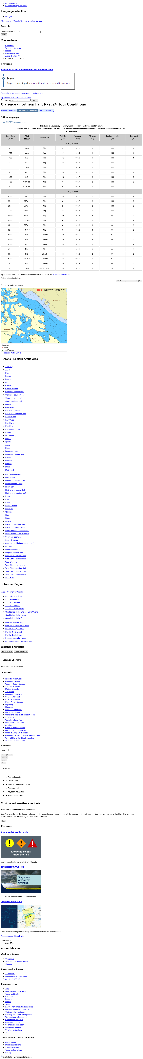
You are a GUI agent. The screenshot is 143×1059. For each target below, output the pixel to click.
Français (8, 16)
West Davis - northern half (15, 571)
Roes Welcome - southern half (17, 533)
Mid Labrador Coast (13, 474)
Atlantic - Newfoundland (14, 608)
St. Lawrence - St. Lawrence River (18, 641)
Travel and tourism (12, 994)
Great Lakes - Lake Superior (16, 618)
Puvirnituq (9, 508)
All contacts (10, 973)
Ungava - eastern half (13, 549)
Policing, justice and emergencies (18, 1014)
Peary (7, 496)
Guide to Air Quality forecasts (16, 732)
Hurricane (9, 707)
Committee (9, 404)
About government (12, 979)
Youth (7, 1032)
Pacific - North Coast (13, 632)
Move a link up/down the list (19, 784)
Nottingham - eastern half (15, 490)
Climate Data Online (61, 274)
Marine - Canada (12, 689)
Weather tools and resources (16, 961)
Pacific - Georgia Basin (14, 628)
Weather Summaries (13, 709)
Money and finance (12, 1022)
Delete (4, 760)
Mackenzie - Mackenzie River (17, 625)
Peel (7, 499)
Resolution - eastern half (15, 524)
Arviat (7, 369)
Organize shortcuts (21, 651)
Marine (8, 50)
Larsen (8, 457)
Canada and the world (14, 1019)
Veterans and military (13, 1030)
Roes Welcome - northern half (17, 530)
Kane (7, 448)
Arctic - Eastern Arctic (13, 56)
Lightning (9, 704)
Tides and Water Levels (11, 352)
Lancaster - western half (14, 454)
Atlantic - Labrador (12, 602)
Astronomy (9, 717)
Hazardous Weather (13, 712)
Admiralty (9, 366)
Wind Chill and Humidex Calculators (19, 738)
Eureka (8, 432)
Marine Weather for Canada (12, 592)
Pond (7, 502)
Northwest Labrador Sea (15, 480)
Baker (7, 373)
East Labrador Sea (12, 429)
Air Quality (9, 691)
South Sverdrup (11, 540)
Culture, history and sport (15, 1012)
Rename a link (13, 788)
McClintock (9, 470)
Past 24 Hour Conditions (27, 110)
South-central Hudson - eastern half (19, 543)
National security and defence (17, 1009)
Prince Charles (11, 505)
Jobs (7, 988)
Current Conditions (8, 110)
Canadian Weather (12, 681)
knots (26, 138)
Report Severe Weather (14, 678)
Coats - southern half (13, 401)
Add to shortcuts (7, 651)
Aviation (8, 725)
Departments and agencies (16, 976)
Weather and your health (15, 740)
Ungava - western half (14, 552)
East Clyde (9, 420)
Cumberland (10, 407)
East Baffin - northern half (15, 410)
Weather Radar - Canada (15, 684)
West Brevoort (11, 562)
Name (3, 750)
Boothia (8, 379)
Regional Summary (46, 110)
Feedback (12, 936)
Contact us (9, 959)
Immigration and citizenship (16, 991)
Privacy (8, 1052)
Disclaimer (72, 131)
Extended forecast (12, 699)
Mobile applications (13, 1044)
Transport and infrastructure (16, 1017)
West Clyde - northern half (15, 565)
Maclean (8, 460)
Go (34, 100)
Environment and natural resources (19, 1006)
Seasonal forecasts (13, 696)
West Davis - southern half (15, 574)
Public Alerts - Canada (14, 702)
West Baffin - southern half (15, 558)
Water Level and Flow (14, 720)
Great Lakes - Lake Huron (15, 615)
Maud (7, 466)
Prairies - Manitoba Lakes (15, 638)
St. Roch (8, 546)
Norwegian (9, 486)
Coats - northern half (13, 398)
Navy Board (10, 477)
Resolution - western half (15, 527)
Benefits (8, 999)
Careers (8, 964)
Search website (7, 31)
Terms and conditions (13, 1050)
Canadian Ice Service (13, 694)
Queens (8, 512)
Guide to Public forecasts (15, 727)
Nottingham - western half (15, 493)
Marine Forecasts (12, 53)
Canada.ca (9, 45)
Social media (10, 1042)
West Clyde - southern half (15, 568)
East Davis (9, 423)
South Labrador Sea (13, 537)
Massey (8, 463)
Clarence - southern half (14, 394)
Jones (7, 445)
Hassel (8, 438)
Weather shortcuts (23, 97)
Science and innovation (14, 1024)
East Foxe (9, 426)
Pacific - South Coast (13, 635)
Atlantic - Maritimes (12, 605)
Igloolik (8, 441)
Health (8, 1001)
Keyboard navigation (16, 791)
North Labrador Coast (13, 483)
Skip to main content (13, 3)
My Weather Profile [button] (8, 97)
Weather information (13, 48)
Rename (4, 757)
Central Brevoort (11, 388)
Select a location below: (11, 278)
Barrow (8, 376)
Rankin (8, 518)
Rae (7, 515)
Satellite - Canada (12, 686)
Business (9, 996)
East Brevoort (10, 416)
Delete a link (13, 780)
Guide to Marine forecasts (15, 730)
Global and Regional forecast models (20, 714)
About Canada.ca (12, 1047)
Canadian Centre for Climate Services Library (23, 735)
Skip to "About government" (16, 5)
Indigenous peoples (13, 1027)
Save (3, 755)
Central (8, 385)
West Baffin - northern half (15, 555)
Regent (8, 521)
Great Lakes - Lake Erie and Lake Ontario (21, 612)
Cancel (9, 755)
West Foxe (9, 577)
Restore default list (15, 795)
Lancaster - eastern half (14, 451)
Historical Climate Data (14, 722)
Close (3, 821)
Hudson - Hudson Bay (14, 622)
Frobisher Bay (10, 435)
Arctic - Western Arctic (14, 599)
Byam (7, 382)
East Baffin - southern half (15, 413)
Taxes (7, 1004)
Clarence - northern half (14, 391)
